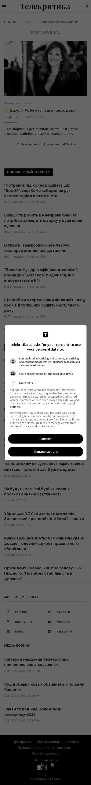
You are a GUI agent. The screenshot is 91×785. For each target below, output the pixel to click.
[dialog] (46, 392)
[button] (45, 383)
